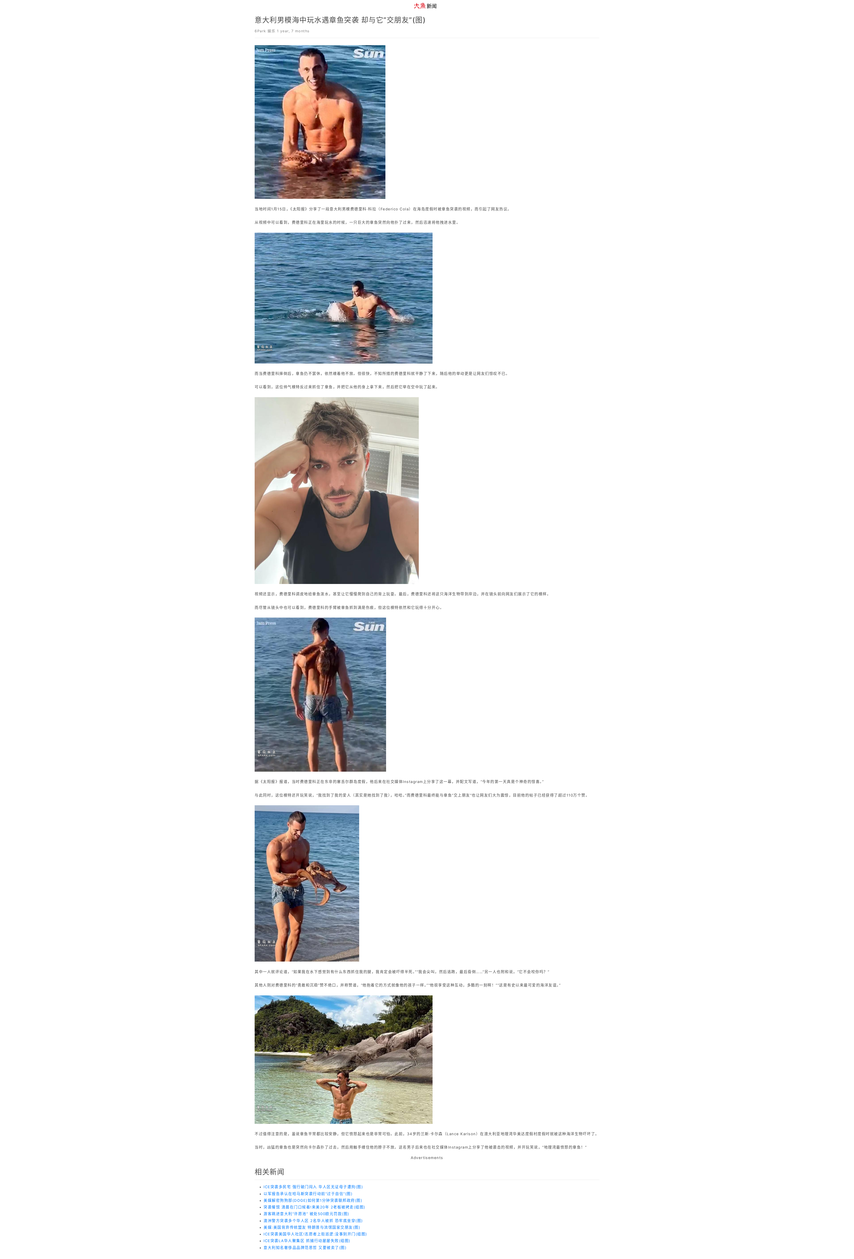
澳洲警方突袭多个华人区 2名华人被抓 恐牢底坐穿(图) (313, 1220)
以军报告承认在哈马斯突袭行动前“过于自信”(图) (308, 1194)
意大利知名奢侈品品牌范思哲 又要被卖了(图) (305, 1247)
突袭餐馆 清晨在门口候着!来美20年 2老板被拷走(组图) (314, 1207)
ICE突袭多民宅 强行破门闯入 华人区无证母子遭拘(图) (313, 1187)
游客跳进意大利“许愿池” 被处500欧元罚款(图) (306, 1214)
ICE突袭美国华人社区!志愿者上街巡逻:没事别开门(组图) (315, 1234)
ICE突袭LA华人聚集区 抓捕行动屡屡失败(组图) (307, 1241)
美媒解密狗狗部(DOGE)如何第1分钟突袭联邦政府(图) (313, 1200)
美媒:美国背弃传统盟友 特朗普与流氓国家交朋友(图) (312, 1227)
